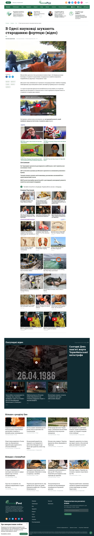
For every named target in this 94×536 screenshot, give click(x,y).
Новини (8, 7)
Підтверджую (23, 533)
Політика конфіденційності (62, 527)
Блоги (47, 7)
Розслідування (63, 7)
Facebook (38, 187)
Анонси (54, 7)
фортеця (7, 81)
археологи (13, 81)
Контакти (50, 503)
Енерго (35, 7)
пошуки (7, 84)
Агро (41, 7)
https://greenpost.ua (77, 531)
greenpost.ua (35, 532)
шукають (13, 84)
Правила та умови (73, 527)
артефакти (8, 86)
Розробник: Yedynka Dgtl (83, 527)
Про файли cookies (6, 533)
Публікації (16, 7)
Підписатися (68, 514)
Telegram (58, 187)
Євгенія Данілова (10, 38)
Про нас (50, 501)
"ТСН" (45, 78)
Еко (22, 7)
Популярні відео (14, 342)
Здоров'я (28, 7)
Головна (7, 23)
